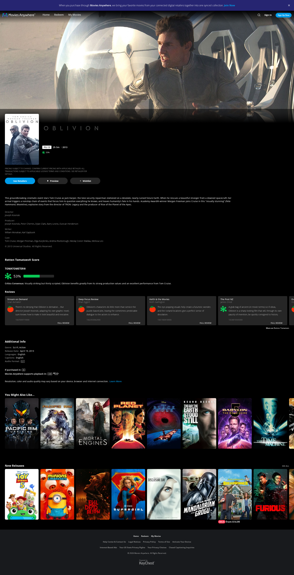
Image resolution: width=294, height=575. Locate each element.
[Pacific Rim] (57, 423)
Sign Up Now (283, 15)
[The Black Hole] (164, 423)
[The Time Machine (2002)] (270, 423)
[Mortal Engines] (93, 423)
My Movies (74, 14)
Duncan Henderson (69, 223)
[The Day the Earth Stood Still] (199, 423)
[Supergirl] (128, 494)
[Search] (259, 15)
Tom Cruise (10, 240)
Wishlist (87, 180)
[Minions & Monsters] (57, 494)
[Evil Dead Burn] (93, 494)
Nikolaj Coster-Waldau (80, 240)
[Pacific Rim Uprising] (22, 423)
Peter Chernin (27, 223)
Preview (54, 180)
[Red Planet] (128, 423)
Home (46, 14)
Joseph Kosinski (12, 215)
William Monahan (13, 232)
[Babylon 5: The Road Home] (235, 423)
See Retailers (20, 180)
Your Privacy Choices (157, 547)
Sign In (268, 15)
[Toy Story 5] (22, 494)
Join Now (229, 5)
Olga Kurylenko (41, 240)
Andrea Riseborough (59, 240)
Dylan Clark (40, 223)
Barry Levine (52, 223)
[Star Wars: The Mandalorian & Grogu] (199, 494)
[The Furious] (270, 494)
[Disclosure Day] (164, 494)
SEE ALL (285, 466)
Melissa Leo (97, 240)
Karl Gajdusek (28, 232)
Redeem (59, 14)
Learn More (115, 381)
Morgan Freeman (25, 240)
